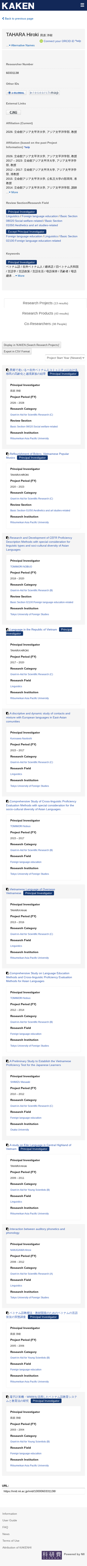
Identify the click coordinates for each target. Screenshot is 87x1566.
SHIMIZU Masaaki (20, 1082)
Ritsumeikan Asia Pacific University (29, 438)
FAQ (5, 1527)
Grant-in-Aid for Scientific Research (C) (31, 414)
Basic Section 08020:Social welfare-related (34, 426)
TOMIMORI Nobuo (20, 826)
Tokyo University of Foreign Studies (29, 614)
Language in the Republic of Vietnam (33, 629)
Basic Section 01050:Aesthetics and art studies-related (40, 510)
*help (78, 40)
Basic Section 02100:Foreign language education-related (41, 602)
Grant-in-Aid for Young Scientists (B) (30, 1189)
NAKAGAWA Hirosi (20, 1250)
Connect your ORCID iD (59, 40)
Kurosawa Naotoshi (21, 738)
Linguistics (12, 216)
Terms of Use (10, 1540)
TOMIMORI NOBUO (21, 566)
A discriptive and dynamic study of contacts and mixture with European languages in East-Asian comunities (38, 717)
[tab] (45, 303)
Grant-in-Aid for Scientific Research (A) (31, 1273)
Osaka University (19, 1129)
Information (9, 1513)
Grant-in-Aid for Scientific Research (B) (31, 590)
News (6, 1534)
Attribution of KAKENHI (17, 1547)
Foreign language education (40, 216)
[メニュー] (82, 5)
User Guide (9, 1520)
